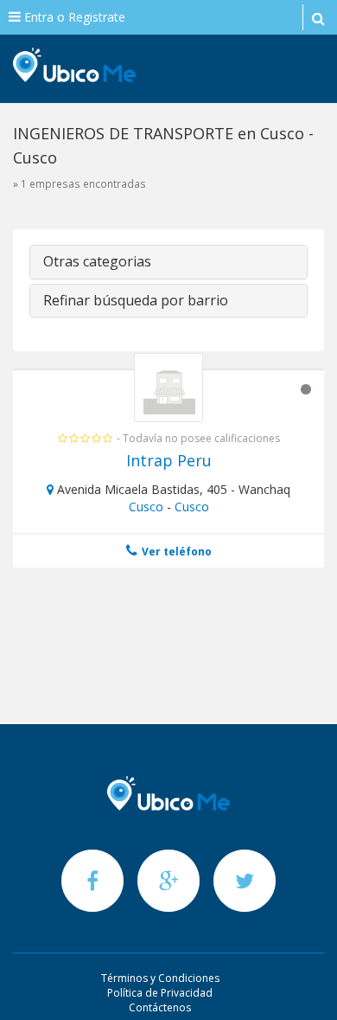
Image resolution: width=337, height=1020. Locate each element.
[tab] (168, 262)
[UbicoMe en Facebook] (94, 880)
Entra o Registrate (73, 17)
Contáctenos (160, 1007)
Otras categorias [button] (97, 261)
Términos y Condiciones (160, 978)
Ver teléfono (175, 551)
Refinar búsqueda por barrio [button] (135, 300)
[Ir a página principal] (168, 793)
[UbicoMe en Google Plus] (170, 880)
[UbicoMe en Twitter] (244, 880)
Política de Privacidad (160, 992)
